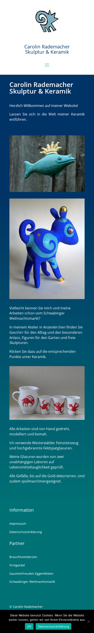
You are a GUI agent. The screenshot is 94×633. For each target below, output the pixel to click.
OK (29, 626)
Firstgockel (17, 565)
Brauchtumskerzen (23, 557)
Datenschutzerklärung (25, 532)
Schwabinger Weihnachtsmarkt (32, 582)
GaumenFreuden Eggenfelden (31, 573)
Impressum (17, 523)
